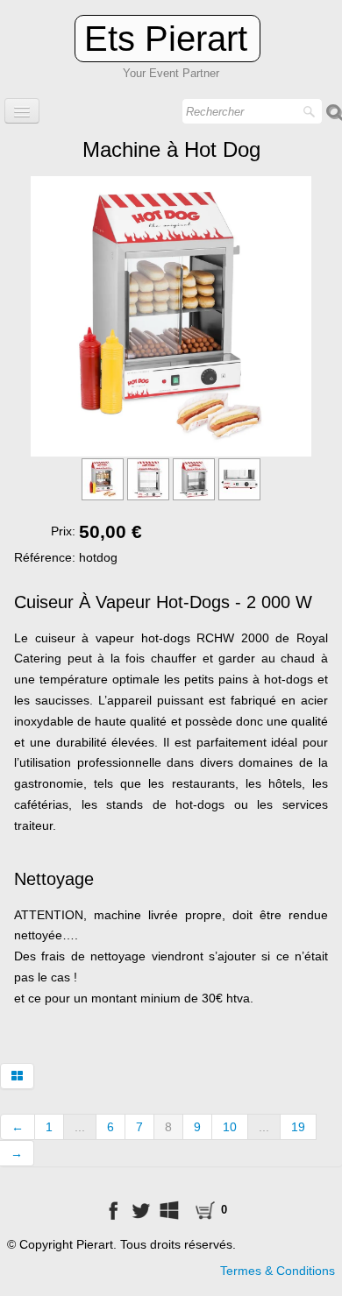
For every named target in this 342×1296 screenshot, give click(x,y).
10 (230, 1127)
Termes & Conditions (277, 1271)
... (80, 1127)
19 (298, 1127)
